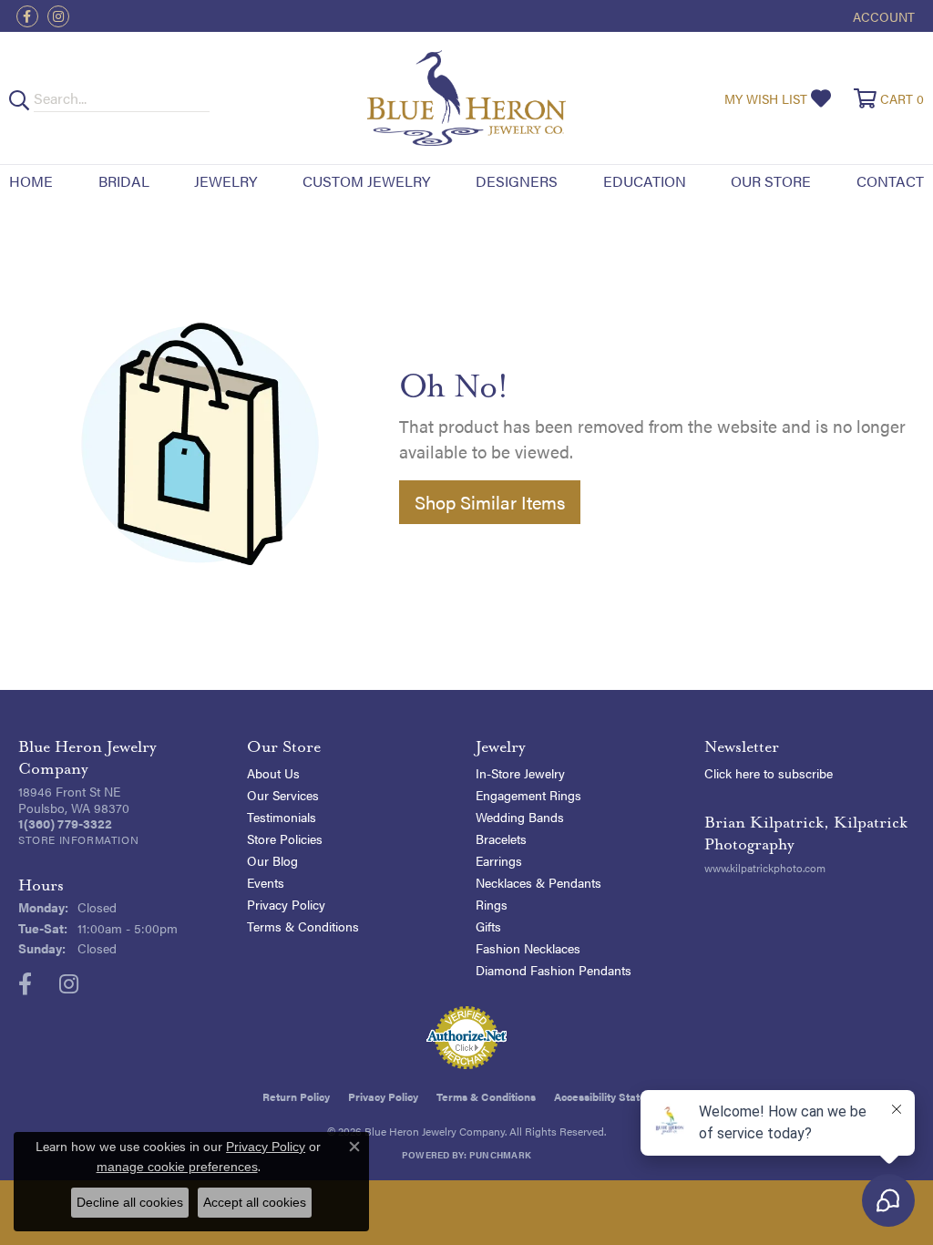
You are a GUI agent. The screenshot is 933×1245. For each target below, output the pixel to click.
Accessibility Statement (613, 1096)
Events (265, 882)
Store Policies (285, 838)
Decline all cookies (130, 1202)
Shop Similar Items (490, 502)
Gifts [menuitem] (488, 926)
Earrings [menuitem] (499, 860)
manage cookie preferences (177, 1166)
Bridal (123, 180)
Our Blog (272, 860)
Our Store (771, 180)
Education (644, 180)
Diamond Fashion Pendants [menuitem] (553, 970)
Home (31, 180)
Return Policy (296, 1096)
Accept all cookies (254, 1202)
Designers (517, 180)
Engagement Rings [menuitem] (528, 795)
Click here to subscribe (768, 773)
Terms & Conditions (303, 926)
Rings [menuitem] (492, 904)
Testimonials (281, 817)
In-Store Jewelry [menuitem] (520, 773)
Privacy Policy (286, 904)
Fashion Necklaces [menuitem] (528, 948)
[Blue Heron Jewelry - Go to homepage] (467, 98)
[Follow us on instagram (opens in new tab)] (58, 16)
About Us (273, 773)
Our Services (283, 795)
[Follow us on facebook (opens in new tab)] (27, 16)
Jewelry (225, 180)
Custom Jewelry (366, 180)
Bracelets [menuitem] (501, 838)
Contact (890, 180)
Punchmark (500, 1154)
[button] (882, 16)
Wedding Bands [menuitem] (520, 817)
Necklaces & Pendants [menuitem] (538, 882)
